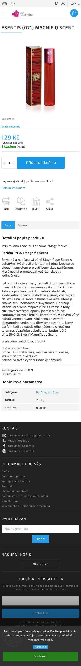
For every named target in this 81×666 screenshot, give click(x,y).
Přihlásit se (40, 613)
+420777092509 (18, 440)
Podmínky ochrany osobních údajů (24, 495)
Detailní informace (13, 187)
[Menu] (5, 12)
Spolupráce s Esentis (15, 481)
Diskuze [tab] (23, 225)
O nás (5, 471)
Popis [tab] (8, 225)
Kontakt (6, 486)
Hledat (40, 539)
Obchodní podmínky (14, 491)
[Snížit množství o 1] (4, 163)
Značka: (10, 126)
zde (49, 639)
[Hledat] (56, 4)
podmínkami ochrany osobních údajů (40, 625)
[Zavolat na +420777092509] (13, 4)
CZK (74, 3)
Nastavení (40, 646)
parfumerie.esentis (21, 445)
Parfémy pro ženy (47, 392)
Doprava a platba (13, 476)
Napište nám (10, 500)
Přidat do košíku (41, 163)
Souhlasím (40, 656)
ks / (40, 564)
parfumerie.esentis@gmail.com (29, 435)
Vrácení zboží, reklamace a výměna (25, 505)
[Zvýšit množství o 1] (14, 163)
